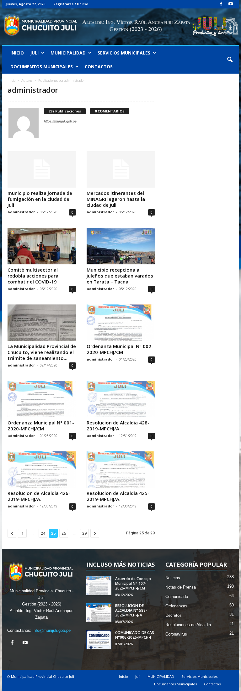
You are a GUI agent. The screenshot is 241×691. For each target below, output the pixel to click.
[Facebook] (221, 4)
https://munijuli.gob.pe (60, 121)
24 (43, 533)
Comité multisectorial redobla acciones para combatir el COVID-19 (33, 276)
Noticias (172, 577)
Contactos (99, 67)
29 (84, 533)
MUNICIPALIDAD (68, 53)
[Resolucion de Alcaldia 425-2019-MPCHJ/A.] (121, 469)
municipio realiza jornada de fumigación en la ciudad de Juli (40, 199)
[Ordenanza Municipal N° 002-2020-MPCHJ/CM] (121, 322)
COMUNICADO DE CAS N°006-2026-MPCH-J (134, 635)
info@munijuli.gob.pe (52, 630)
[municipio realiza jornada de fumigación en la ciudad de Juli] (42, 169)
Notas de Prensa (180, 587)
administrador (21, 212)
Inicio (17, 53)
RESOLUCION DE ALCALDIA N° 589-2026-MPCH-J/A (131, 610)
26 (64, 533)
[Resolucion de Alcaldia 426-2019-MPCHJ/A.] (42, 469)
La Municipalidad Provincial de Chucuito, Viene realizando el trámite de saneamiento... (42, 352)
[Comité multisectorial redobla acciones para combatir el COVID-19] (42, 246)
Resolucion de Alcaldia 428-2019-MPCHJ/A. (118, 425)
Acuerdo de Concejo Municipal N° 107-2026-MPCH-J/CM (133, 583)
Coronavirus (176, 634)
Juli (34, 53)
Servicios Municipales (124, 53)
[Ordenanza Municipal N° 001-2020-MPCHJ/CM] (42, 399)
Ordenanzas (176, 606)
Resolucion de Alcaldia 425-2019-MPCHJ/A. (118, 496)
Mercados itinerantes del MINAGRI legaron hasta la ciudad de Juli (116, 199)
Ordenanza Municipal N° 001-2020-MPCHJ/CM (41, 425)
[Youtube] (230, 4)
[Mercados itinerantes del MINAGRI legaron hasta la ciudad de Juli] (121, 169)
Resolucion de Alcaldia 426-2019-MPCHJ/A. (39, 496)
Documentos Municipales (41, 67)
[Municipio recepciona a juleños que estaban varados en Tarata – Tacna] (121, 246)
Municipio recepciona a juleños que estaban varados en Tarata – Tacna (120, 276)
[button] (230, 60)
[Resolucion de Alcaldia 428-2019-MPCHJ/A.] (121, 399)
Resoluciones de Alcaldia (188, 624)
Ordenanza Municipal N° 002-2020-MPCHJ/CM (120, 349)
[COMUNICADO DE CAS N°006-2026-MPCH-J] (98, 639)
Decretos (173, 615)
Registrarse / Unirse (70, 4)
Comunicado (176, 596)
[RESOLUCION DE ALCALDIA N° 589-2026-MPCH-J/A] (98, 612)
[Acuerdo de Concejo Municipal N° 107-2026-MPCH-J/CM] (98, 585)
